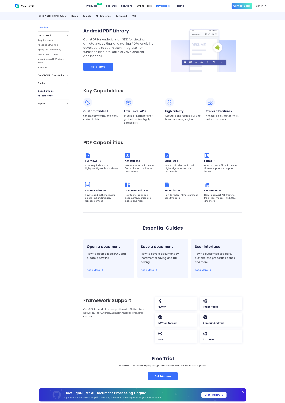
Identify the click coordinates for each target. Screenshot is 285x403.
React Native (210, 306)
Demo (74, 16)
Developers (163, 6)
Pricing (180, 6)
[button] (53, 35)
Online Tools (144, 6)
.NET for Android (167, 323)
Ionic (161, 339)
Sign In (259, 6)
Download (121, 16)
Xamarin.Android (213, 323)
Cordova (208, 339)
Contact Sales (242, 6)
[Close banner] (243, 392)
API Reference (103, 16)
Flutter (162, 306)
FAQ (134, 16)
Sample (87, 16)
